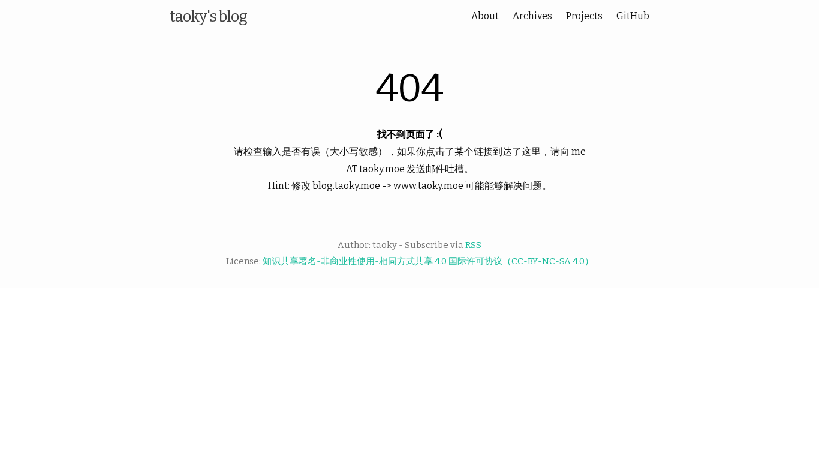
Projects (584, 16)
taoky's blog (208, 16)
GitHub (632, 16)
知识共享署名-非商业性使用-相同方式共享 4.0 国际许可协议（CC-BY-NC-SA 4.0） (428, 261)
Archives (532, 16)
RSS (473, 245)
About (485, 16)
